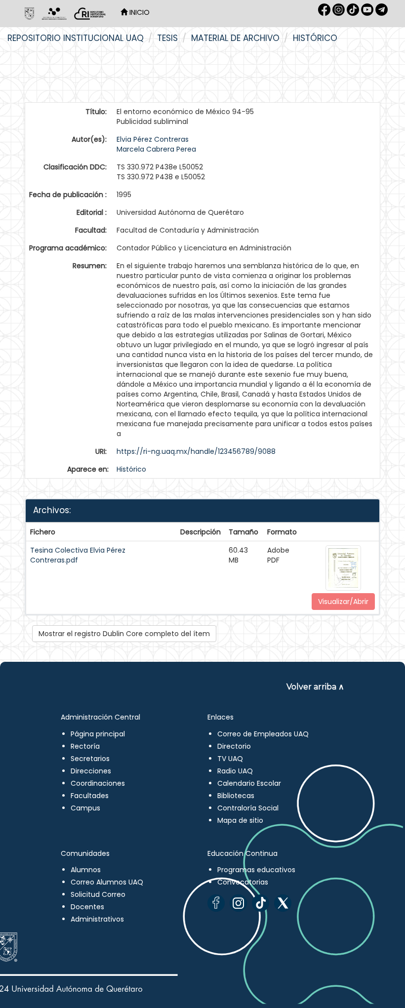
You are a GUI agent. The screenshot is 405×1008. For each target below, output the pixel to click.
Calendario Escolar (249, 783)
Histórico (315, 38)
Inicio (138, 12)
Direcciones (91, 771)
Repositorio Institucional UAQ (75, 38)
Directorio (234, 746)
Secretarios (90, 759)
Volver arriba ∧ (315, 686)
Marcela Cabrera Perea (156, 149)
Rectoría (85, 746)
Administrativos (97, 919)
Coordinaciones (98, 783)
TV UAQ (230, 759)
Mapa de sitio (240, 820)
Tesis (167, 38)
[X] (282, 903)
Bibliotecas (235, 796)
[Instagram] (238, 903)
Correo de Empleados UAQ (263, 734)
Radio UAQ (235, 771)
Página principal (98, 734)
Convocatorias (242, 882)
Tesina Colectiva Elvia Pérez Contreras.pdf (77, 555)
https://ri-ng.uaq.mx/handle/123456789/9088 (196, 451)
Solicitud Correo (98, 894)
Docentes (87, 907)
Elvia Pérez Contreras (153, 139)
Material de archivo (235, 38)
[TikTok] (260, 903)
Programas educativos (256, 870)
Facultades (90, 796)
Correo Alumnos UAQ (107, 882)
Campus (85, 808)
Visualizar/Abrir (343, 601)
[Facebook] (216, 903)
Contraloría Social (248, 808)
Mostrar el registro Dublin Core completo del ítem (124, 634)
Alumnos (86, 870)
